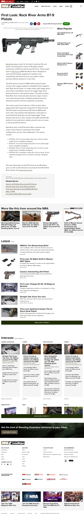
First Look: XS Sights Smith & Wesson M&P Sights (36, 260)
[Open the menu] (71, 6)
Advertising (4, 450)
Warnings (30, 513)
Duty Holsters (27, 363)
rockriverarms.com (25, 170)
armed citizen (13, 361)
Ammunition (5, 405)
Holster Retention (34, 364)
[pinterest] (39, 23)
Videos (66, 342)
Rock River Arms (12, 64)
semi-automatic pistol (8, 363)
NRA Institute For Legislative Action (52, 454)
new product (48, 368)
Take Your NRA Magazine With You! (8, 504)
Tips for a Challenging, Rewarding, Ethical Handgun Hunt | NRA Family (9, 367)
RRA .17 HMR (10, 191)
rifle (45, 178)
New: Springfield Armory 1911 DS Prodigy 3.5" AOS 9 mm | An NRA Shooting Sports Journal (10, 226)
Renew (21, 1)
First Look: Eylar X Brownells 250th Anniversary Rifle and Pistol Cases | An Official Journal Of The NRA (52, 391)
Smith (8, 108)
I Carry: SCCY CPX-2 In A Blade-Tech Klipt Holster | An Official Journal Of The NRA (31, 383)
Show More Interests (51, 416)
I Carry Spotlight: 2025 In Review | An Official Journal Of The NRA (30, 369)
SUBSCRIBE (9, 432)
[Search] (81, 6)
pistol (36, 178)
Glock (19, 86)
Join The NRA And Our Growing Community (30, 504)
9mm (39, 178)
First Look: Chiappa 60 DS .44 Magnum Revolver (37, 285)
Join (18, 1)
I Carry (24, 342)
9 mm (42, 178)
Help (2, 457)
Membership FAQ (68, 454)
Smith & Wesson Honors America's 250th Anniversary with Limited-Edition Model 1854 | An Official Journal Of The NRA (73, 227)
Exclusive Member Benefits (71, 452)
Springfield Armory (49, 367)
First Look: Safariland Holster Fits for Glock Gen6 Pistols (36, 310)
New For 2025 (45, 6)
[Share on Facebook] (31, 23)
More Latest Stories (49, 322)
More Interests (19, 338)
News (36, 6)
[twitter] (35, 23)
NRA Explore (46, 457)
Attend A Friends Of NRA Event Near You (72, 504)
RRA (22, 178)
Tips (24, 254)
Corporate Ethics (21, 513)
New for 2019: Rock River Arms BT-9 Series (21, 184)
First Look (8, 178)
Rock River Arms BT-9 (28, 178)
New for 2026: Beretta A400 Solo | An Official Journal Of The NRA (30, 225)
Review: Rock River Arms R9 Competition (20, 186)
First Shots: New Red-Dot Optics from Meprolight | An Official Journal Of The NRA (72, 376)
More (12, 242)
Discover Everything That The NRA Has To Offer (51, 505)
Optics (25, 267)
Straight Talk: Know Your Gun (33, 296)
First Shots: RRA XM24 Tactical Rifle (18, 194)
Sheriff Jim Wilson (28, 303)
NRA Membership (68, 450)
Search (3, 459)
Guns (55, 6)
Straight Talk (6, 361)
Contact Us (4, 452)
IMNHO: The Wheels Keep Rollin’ (34, 245)
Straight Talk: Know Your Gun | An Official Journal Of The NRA (10, 358)
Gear (61, 6)
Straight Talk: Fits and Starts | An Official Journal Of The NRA (10, 381)
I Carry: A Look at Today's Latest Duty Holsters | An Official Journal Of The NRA (31, 359)
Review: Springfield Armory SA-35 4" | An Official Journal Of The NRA (51, 226)
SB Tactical (16, 71)
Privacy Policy (4, 513)
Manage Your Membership (71, 457)
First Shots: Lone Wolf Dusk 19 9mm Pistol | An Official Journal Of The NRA (73, 383)
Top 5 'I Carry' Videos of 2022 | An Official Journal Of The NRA (31, 376)
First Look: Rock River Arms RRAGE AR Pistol (22, 189)
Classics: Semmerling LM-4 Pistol (34, 271)
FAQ (2, 454)
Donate (26, 1)
